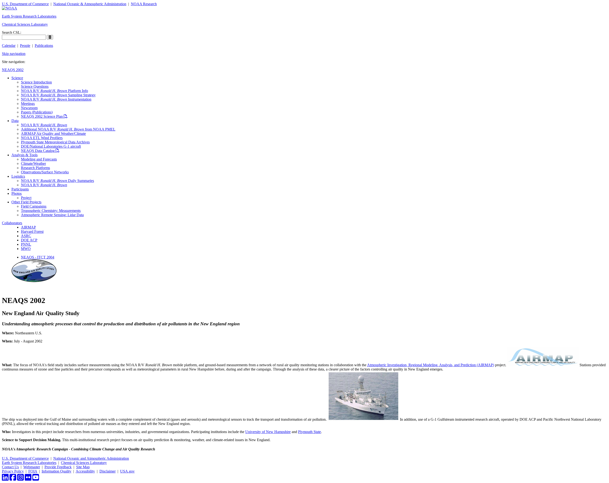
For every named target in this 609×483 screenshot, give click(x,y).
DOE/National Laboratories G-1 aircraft (51, 146)
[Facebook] (13, 479)
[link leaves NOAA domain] (543, 365)
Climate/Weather (33, 163)
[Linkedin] (5, 479)
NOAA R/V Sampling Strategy (58, 95)
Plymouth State (309, 432)
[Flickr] (28, 479)
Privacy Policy (13, 471)
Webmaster (31, 467)
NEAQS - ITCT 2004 (37, 257)
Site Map (83, 467)
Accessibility (85, 471)
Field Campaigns (33, 206)
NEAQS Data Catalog (40, 151)
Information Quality (56, 471)
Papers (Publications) (37, 112)
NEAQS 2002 (13, 70)
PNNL (26, 244)
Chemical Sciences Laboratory (25, 24)
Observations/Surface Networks (45, 172)
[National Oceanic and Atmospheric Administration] (9, 8)
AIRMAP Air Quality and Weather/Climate (53, 134)
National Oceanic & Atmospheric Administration (89, 4)
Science (17, 78)
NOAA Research (144, 4)
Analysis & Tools (24, 155)
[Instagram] (20, 479)
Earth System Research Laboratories (29, 16)
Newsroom (29, 108)
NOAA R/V (44, 125)
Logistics (18, 176)
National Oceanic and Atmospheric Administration (91, 458)
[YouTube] (35, 479)
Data (15, 121)
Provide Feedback (58, 467)
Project (26, 198)
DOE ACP (29, 240)
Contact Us (10, 467)
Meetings (28, 104)
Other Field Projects (26, 202)
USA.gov (127, 471)
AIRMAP (28, 227)
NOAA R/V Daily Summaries (57, 181)
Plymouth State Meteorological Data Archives (55, 142)
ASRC (26, 236)
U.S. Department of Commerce (25, 4)
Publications (44, 46)
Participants (20, 189)
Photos (16, 193)
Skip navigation (13, 54)
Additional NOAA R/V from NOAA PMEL (68, 129)
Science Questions (35, 86)
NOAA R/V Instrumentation (56, 99)
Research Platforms (35, 168)
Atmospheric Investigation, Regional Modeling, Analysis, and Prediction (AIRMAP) (430, 365)
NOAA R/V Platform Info (54, 91)
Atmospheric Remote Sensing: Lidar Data (52, 215)
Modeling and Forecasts (39, 159)
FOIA (32, 471)
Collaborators (12, 223)
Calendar (8, 46)
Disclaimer (107, 471)
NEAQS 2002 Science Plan (44, 116)
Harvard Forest (32, 231)
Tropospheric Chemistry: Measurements (51, 211)
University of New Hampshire (268, 432)
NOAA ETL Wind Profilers (42, 138)
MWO (26, 249)
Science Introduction (36, 82)
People (25, 46)
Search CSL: (11, 32)
